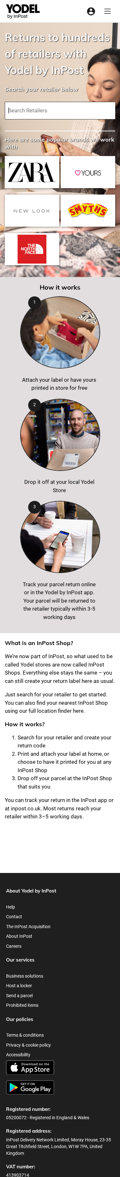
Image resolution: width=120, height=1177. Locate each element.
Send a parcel (19, 995)
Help (10, 907)
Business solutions (24, 976)
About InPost (19, 936)
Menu (107, 11)
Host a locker (19, 985)
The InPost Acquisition (28, 926)
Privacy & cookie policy (28, 1045)
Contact (14, 916)
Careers (13, 946)
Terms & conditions (25, 1035)
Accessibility (18, 1054)
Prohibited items (22, 1005)
